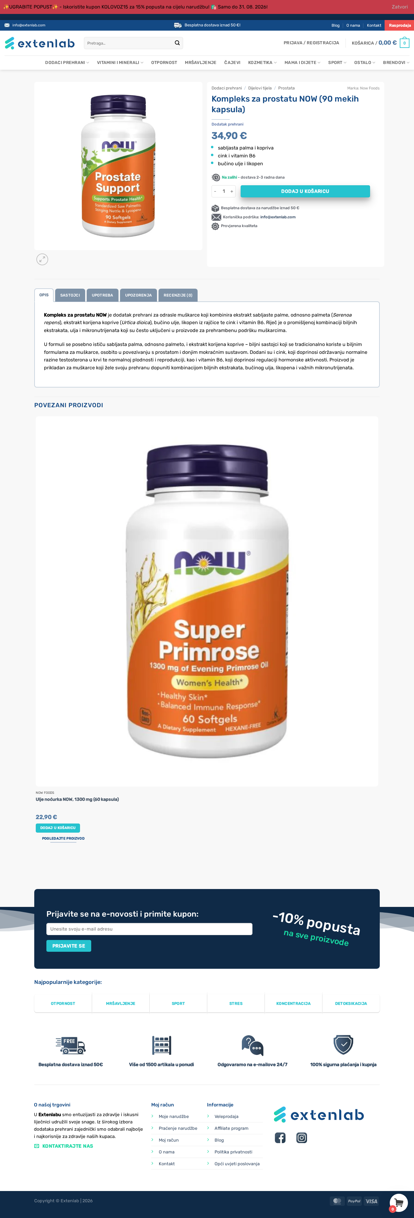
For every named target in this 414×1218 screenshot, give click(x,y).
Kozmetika (260, 62)
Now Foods (370, 88)
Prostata (286, 88)
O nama (353, 25)
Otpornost (164, 62)
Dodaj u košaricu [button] (58, 828)
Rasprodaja (400, 25)
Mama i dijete (300, 62)
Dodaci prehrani (65, 62)
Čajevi (232, 62)
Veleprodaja (227, 1116)
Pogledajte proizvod (63, 838)
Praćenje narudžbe (178, 1128)
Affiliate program (232, 1128)
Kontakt (374, 25)
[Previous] (37, 866)
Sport (335, 62)
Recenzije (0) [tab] (178, 295)
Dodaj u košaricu (305, 191)
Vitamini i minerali (118, 62)
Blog (336, 25)
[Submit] (177, 43)
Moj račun (169, 1140)
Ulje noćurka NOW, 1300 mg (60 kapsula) (77, 799)
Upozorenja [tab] (138, 295)
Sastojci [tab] (70, 295)
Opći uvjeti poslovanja (237, 1163)
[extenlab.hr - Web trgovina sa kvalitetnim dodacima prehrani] (40, 43)
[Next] (57, 256)
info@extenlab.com (28, 25)
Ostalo (362, 62)
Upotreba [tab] (102, 295)
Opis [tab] (43, 295)
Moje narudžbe (174, 1116)
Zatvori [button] (400, 7)
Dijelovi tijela (260, 88)
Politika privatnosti (233, 1152)
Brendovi (394, 62)
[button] (311, 43)
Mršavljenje (200, 62)
